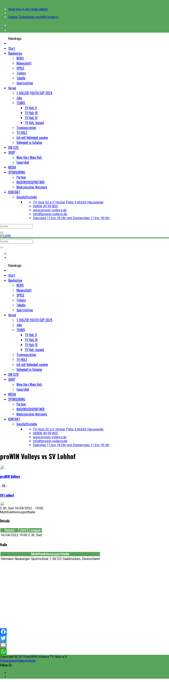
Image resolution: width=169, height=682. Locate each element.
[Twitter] (84, 638)
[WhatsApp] (84, 651)
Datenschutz (27, 661)
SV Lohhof (7, 495)
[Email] (84, 645)
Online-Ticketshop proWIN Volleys (33, 17)
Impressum (8, 661)
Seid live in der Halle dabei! (28, 9)
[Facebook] (84, 631)
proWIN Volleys (10, 476)
